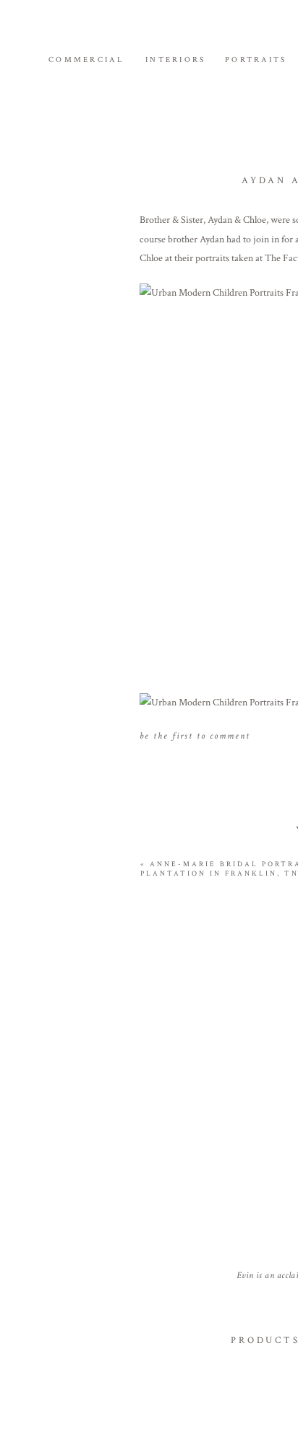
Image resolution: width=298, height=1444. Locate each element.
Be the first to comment (195, 736)
